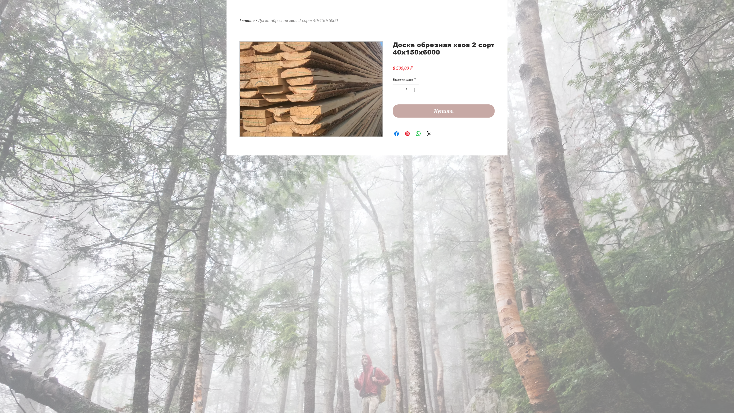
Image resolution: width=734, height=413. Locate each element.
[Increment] (414, 90)
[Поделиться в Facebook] (396, 133)
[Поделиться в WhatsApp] (418, 133)
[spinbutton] (406, 90)
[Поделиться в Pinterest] (407, 133)
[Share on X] (429, 133)
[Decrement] (397, 90)
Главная (247, 20)
